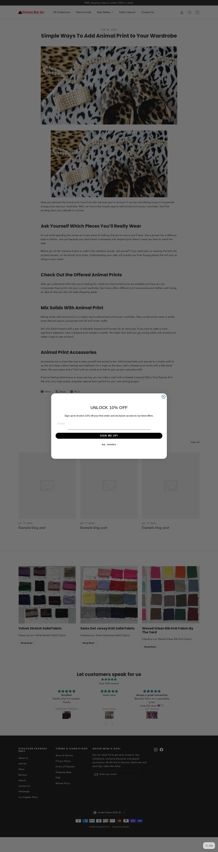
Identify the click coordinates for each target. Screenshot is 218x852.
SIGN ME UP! (109, 435)
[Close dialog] (163, 396)
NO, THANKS (109, 445)
